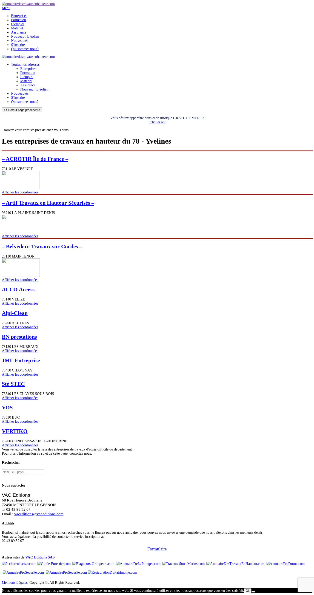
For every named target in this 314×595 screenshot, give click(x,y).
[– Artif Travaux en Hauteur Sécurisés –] (19, 232)
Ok (248, 590)
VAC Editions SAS (40, 557)
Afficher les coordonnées (20, 192)
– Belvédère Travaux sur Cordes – (42, 246)
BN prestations (19, 337)
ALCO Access (18, 289)
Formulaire (157, 549)
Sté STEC (13, 384)
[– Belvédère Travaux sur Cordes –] (21, 276)
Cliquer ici (157, 122)
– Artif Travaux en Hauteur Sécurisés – (48, 203)
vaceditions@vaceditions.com (38, 514)
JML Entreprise (21, 360)
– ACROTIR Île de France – (35, 159)
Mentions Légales (15, 582)
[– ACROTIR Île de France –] (21, 188)
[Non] (253, 591)
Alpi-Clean (15, 313)
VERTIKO (15, 431)
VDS (7, 408)
